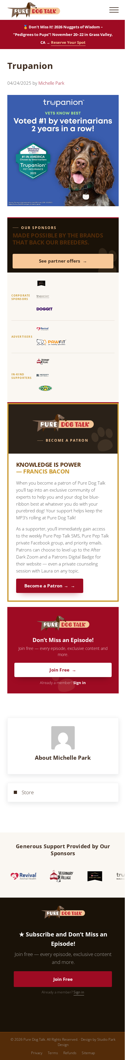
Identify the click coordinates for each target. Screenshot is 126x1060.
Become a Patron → (46, 586)
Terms (53, 1052)
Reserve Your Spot (68, 42)
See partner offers (59, 261)
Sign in (79, 682)
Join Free (59, 670)
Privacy (36, 1052)
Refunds (69, 1052)
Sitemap (88, 1052)
